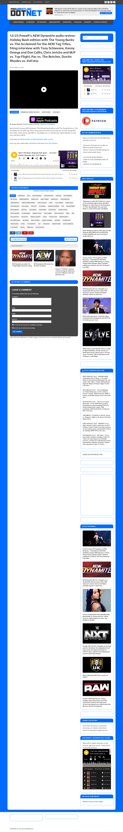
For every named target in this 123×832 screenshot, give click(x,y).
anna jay (58, 195)
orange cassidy (35, 216)
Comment (15, 297)
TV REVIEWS (30, 22)
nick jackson (15, 216)
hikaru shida (71, 206)
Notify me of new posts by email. (24, 328)
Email (14, 313)
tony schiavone (68, 223)
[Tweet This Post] (19, 233)
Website (14, 319)
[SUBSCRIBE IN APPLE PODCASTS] (43, 122)
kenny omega (63, 209)
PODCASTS (77, 22)
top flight (14, 227)
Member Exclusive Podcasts (30, 112)
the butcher (56, 223)
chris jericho (15, 202)
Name (14, 308)
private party (64, 216)
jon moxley (52, 209)
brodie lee (54, 199)
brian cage (34, 199)
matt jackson (58, 213)
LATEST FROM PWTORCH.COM (94, 370)
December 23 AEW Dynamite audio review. (38, 139)
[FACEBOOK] (108, 2)
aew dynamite (37, 195)
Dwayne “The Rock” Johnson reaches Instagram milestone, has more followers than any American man (65, 271)
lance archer (15, 213)
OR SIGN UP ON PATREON (92, 164)
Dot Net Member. (52, 143)
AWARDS (47, 2)
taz (39, 223)
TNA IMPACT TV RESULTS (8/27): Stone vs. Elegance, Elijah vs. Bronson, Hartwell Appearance (96, 417)
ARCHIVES (87, 22)
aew (28, 195)
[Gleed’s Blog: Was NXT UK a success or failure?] (97, 671)
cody (50, 202)
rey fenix (26, 220)
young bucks (40, 227)
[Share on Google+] (31, 233)
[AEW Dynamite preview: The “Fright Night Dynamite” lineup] (22, 260)
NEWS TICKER (46, 112)
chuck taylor (42, 202)
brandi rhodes (24, 199)
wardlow (30, 227)
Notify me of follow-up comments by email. (28, 325)
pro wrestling (15, 220)
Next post (69, 239)
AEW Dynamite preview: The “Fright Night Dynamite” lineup (22, 265)
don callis (25, 206)
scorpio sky (66, 220)
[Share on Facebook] (13, 233)
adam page (21, 195)
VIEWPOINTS (67, 22)
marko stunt (37, 213)
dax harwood (15, 206)
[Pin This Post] (25, 233)
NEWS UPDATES (18, 22)
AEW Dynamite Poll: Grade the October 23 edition (43, 265)
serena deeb (14, 223)
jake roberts (15, 209)
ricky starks (35, 220)
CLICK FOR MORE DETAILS (92, 157)
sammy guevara (47, 220)
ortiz (45, 216)
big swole (14, 199)
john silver (42, 209)
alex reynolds (48, 195)
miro (67, 213)
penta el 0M (53, 216)
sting (23, 223)
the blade (46, 223)
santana (57, 220)
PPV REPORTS (41, 22)
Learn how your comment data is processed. (55, 337)
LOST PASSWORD (37, 2)
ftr (63, 206)
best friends (68, 195)
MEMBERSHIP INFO (14, 2)
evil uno (33, 206)
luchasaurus (26, 213)
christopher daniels (28, 202)
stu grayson (31, 223)
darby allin (69, 202)
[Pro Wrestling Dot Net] (26, 12)
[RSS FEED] (111, 2)
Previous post (19, 239)
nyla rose (25, 216)
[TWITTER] (105, 2)
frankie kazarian (53, 206)
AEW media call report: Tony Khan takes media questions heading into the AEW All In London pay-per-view (96, 318)
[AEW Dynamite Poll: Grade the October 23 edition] (44, 260)
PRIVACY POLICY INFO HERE (44, 191)
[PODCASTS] (114, 2)
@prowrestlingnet (47, 124)
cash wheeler (65, 199)
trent (22, 227)
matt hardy (48, 213)
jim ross (24, 209)
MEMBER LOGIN (26, 2)
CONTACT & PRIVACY (100, 22)
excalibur (42, 206)
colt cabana (59, 202)
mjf (73, 213)
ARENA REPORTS (54, 22)
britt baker (45, 199)
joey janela (32, 209)
